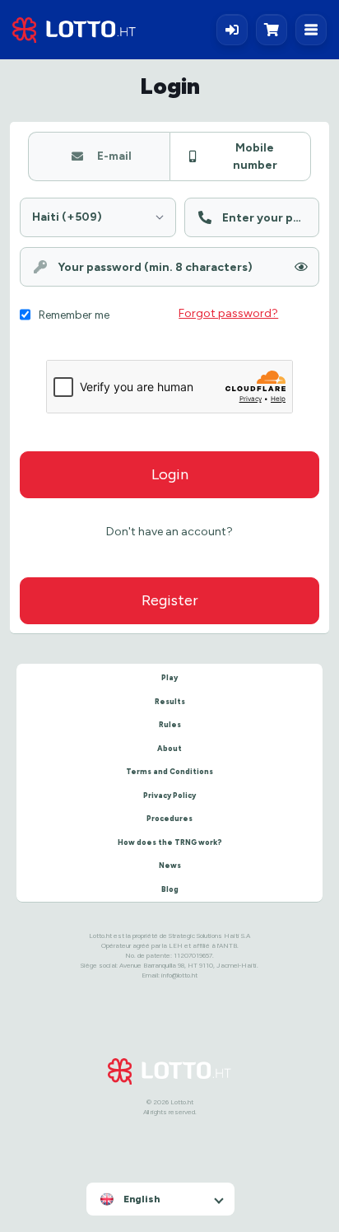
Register (170, 600)
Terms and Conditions (169, 771)
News (170, 865)
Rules (170, 724)
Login (169, 474)
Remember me (74, 314)
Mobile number (255, 156)
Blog (170, 889)
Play (169, 677)
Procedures (169, 818)
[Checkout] (275, 29)
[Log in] (232, 29)
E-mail (114, 155)
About (169, 748)
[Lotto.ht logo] (74, 30)
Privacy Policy (169, 795)
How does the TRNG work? (170, 842)
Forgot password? (228, 313)
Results (170, 701)
